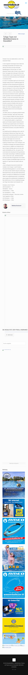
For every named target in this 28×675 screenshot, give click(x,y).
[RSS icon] (15, 669)
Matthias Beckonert (16, 205)
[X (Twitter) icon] (14, 669)
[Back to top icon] (14, 659)
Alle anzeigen (22, 33)
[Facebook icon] (12, 669)
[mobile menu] (26, 3)
